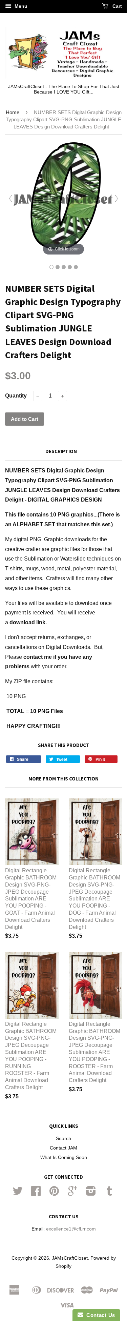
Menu (20, 6)
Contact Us (99, 1315)
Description (61, 451)
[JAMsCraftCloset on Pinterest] (54, 1193)
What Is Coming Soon (63, 1157)
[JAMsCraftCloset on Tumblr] (109, 1193)
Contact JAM (63, 1148)
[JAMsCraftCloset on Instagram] (91, 1193)
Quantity (16, 396)
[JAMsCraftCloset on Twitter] (18, 1193)
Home (12, 112)
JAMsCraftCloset (70, 1258)
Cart (116, 6)
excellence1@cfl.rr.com (71, 1229)
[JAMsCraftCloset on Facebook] (36, 1193)
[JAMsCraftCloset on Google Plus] (72, 1193)
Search (63, 1138)
